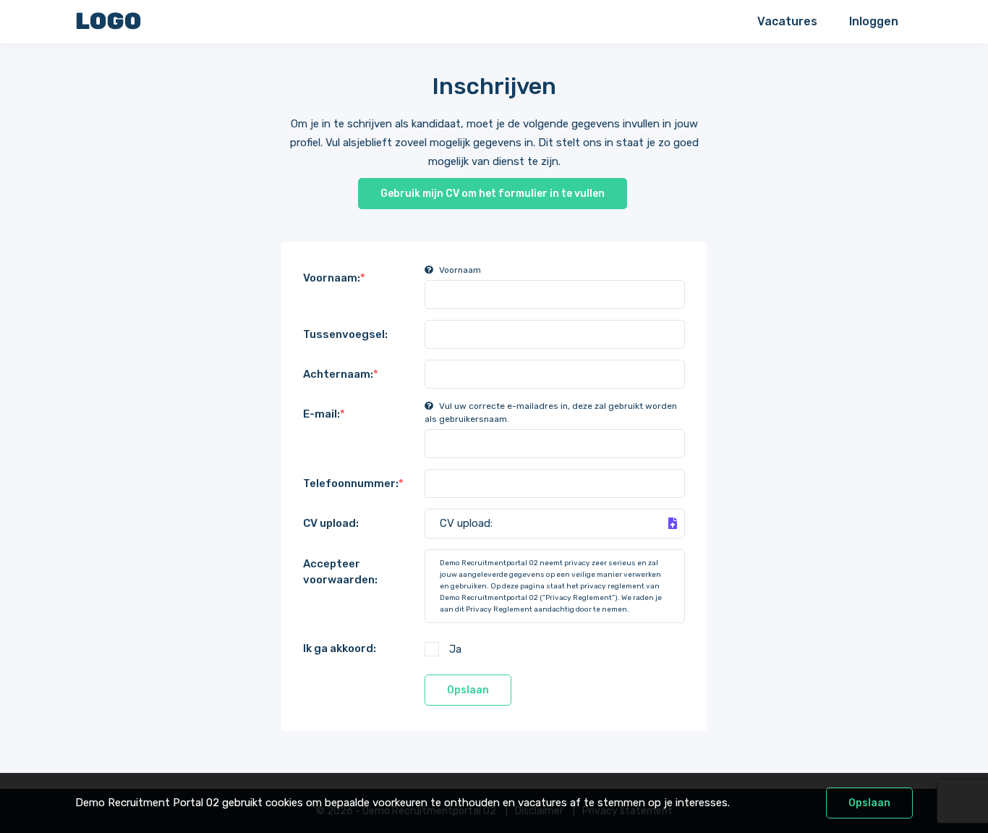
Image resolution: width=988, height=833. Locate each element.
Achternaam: (340, 374)
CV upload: (331, 523)
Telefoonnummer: (353, 483)
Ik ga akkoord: (339, 648)
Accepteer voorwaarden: (340, 572)
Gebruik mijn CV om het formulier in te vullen (492, 193)
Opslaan (468, 690)
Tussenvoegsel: (345, 334)
